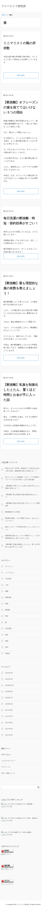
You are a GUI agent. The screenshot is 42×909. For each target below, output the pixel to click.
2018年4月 (9, 704)
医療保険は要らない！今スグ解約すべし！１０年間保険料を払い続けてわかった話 (22, 537)
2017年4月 (9, 735)
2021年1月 (9, 679)
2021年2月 (9, 673)
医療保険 (8, 597)
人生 (6, 585)
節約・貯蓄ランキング (7, 869)
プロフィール (6, 767)
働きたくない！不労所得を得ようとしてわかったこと (22, 528)
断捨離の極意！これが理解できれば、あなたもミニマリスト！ (22, 519)
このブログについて (8, 761)
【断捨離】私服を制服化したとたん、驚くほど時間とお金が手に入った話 (22, 545)
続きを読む (21, 75)
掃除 (6, 604)
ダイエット (9, 566)
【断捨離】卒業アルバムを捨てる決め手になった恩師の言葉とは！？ (22, 487)
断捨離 (7, 610)
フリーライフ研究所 (13, 6)
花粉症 (7, 653)
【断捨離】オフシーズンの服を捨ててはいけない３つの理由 (21, 107)
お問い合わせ (6, 754)
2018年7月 (9, 698)
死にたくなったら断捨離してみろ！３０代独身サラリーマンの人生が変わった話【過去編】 (22, 478)
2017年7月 (9, 716)
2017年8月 (9, 710)
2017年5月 (9, 729)
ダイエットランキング (7, 884)
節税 (6, 641)
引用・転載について (8, 773)
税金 (6, 635)
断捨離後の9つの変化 (12, 512)
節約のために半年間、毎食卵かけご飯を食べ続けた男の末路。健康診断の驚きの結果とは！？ (22, 469)
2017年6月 (9, 722)
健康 (6, 591)
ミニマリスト (10, 572)
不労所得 (8, 579)
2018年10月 (9, 685)
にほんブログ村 (6, 806)
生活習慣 (8, 628)
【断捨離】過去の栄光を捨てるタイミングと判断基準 (22, 504)
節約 (6, 647)
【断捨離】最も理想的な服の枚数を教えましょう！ (20, 288)
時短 (6, 616)
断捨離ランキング (6, 854)
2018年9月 (9, 691)
